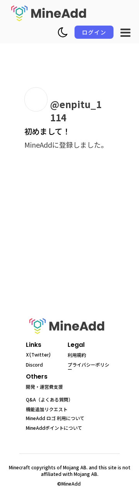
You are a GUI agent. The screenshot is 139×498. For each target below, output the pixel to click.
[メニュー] (125, 32)
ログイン (94, 32)
